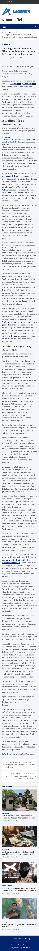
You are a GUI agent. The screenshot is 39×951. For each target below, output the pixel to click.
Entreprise (6, 44)
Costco (10, 192)
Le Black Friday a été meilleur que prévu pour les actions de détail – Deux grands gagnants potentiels (19, 142)
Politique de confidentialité (19, 942)
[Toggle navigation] (4, 26)
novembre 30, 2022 (8, 58)
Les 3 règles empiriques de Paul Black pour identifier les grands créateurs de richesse (18, 854)
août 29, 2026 (6, 857)
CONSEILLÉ (7, 786)
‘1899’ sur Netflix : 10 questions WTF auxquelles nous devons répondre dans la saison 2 (20, 764)
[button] (19, 245)
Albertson (27, 84)
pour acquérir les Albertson (14, 176)
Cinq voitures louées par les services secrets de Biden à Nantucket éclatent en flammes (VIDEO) (20, 776)
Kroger (13, 84)
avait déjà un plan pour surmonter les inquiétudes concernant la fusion (19, 560)
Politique (5, 922)
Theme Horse (22, 945)
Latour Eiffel (12, 20)
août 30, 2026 (6, 821)
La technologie (7, 886)
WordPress (26, 948)
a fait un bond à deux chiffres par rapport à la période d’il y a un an (18, 333)
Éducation (5, 813)
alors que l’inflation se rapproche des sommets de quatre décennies (19, 322)
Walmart (5, 190)
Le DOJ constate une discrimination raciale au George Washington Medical (19, 817)
